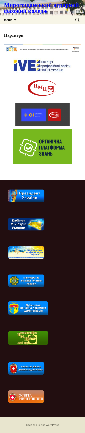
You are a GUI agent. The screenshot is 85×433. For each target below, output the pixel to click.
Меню (8, 20)
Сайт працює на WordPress (42, 425)
